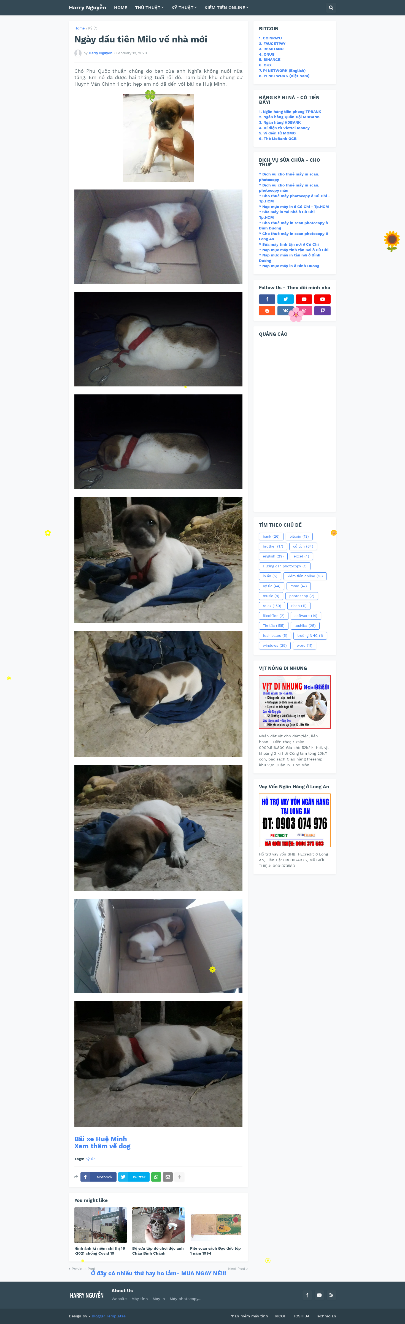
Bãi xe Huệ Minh (100, 1139)
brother (273, 546)
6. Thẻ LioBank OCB (278, 138)
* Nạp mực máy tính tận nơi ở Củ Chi (293, 250)
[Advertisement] (295, 423)
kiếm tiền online (305, 576)
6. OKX (265, 65)
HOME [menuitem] (120, 7)
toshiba (305, 626)
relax (272, 606)
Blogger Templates (109, 1316)
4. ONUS (266, 54)
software (306, 616)
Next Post (236, 1269)
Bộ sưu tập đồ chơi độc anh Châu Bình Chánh (158, 1250)
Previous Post (83, 1269)
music (271, 596)
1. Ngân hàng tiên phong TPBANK (290, 111)
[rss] (331, 1295)
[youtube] (304, 299)
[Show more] (179, 1177)
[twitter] (285, 299)
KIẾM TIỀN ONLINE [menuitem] (224, 7)
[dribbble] (304, 310)
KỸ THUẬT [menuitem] (182, 7)
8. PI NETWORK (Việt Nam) (284, 76)
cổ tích (303, 546)
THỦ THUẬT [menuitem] (147, 7)
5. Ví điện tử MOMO (277, 133)
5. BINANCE (269, 59)
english (273, 556)
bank (271, 536)
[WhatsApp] (156, 1177)
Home (79, 28)
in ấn (270, 576)
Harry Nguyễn (87, 7)
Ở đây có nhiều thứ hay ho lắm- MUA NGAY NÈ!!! (158, 1273)
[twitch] (322, 310)
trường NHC (310, 635)
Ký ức (93, 28)
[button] (331, 8)
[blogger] (267, 310)
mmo (298, 586)
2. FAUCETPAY (272, 43)
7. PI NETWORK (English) (282, 70)
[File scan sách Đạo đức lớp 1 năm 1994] (216, 1225)
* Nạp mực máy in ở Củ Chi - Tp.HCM (294, 206)
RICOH (281, 1316)
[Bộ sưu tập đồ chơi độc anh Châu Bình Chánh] (158, 1225)
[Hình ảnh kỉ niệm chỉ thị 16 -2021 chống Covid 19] (100, 1225)
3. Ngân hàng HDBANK (280, 122)
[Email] (168, 1177)
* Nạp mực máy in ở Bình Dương (289, 266)
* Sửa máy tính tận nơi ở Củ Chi (289, 244)
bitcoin (299, 536)
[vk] (285, 310)
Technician (326, 1316)
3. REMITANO (271, 49)
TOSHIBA (301, 1316)
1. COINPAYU (270, 38)
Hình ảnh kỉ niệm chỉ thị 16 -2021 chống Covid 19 (99, 1250)
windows (275, 645)
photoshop (301, 596)
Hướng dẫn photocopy (285, 566)
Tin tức (274, 626)
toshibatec (275, 635)
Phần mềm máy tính (248, 1316)
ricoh (299, 606)
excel (301, 556)
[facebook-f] (267, 299)
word (304, 645)
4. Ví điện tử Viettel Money (284, 128)
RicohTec (274, 616)
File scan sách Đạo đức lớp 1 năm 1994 (215, 1250)
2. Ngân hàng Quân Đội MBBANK (289, 117)
